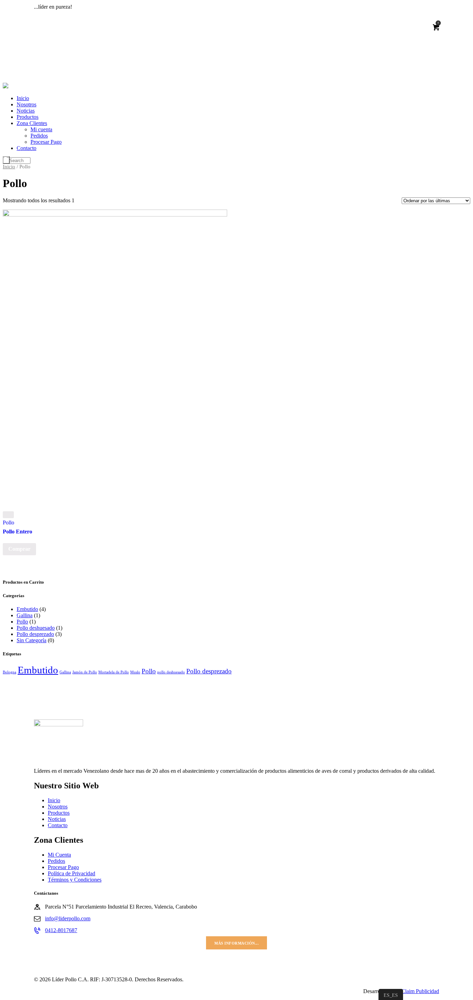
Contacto (58, 825)
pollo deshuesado (171, 672)
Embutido (27, 609)
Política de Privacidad (71, 873)
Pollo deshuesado (36, 628)
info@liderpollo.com (67, 918)
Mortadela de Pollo (113, 672)
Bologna (9, 672)
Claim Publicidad (420, 991)
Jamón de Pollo (84, 672)
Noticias (57, 819)
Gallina (25, 615)
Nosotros (58, 806)
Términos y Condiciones (74, 880)
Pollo (8, 522)
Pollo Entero (17, 531)
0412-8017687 (61, 930)
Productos (59, 813)
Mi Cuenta (59, 855)
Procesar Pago (63, 867)
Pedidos (56, 861)
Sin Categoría (31, 640)
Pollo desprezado (35, 634)
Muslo (135, 672)
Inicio (9, 166)
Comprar (19, 549)
